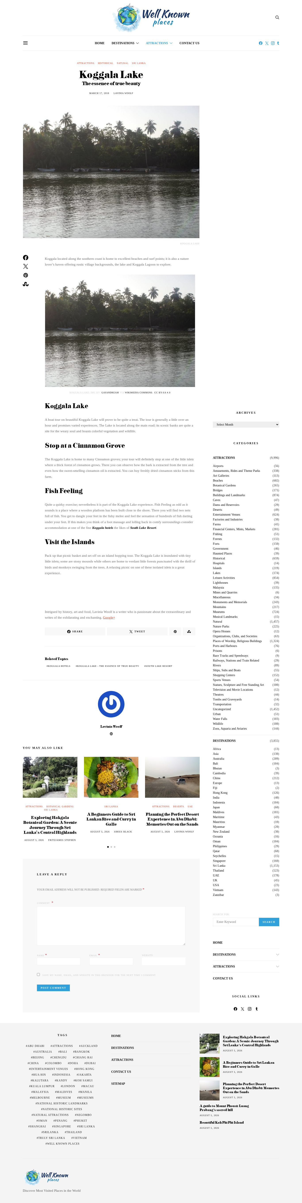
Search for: (221, 914)
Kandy (61, 1080)
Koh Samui (84, 1080)
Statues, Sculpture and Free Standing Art (238, 685)
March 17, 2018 (99, 93)
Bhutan (217, 768)
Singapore (219, 861)
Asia (215, 753)
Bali (215, 763)
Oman (216, 841)
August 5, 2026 (34, 840)
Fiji (215, 788)
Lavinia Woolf (123, 93)
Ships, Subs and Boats (227, 670)
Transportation (222, 704)
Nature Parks (221, 626)
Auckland (89, 1046)
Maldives (218, 812)
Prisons (217, 650)
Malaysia (218, 587)
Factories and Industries (228, 519)
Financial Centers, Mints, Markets (234, 529)
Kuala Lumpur (43, 1086)
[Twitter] (267, 43)
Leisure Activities (224, 578)
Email (94, 955)
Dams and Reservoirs (226, 505)
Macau (88, 1086)
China (216, 778)
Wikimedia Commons (139, 392)
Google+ (109, 617)
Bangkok (82, 1051)
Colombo (54, 1063)
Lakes (216, 573)
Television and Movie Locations (233, 689)
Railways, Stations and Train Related (236, 660)
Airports (218, 466)
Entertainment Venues (226, 514)
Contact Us (189, 43)
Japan (216, 807)
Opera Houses (221, 631)
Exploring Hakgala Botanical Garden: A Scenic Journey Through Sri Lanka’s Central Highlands (50, 825)
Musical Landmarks (225, 616)
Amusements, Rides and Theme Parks (236, 470)
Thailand (218, 870)
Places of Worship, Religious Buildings (237, 641)
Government (220, 548)
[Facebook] (260, 43)
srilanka (51, 1132)
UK (215, 880)
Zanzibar (218, 895)
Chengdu (59, 1057)
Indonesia (219, 802)
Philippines (220, 846)
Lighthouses (220, 582)
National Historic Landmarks (62, 1103)
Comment (44, 903)
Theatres (218, 694)
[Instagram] (273, 43)
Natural (122, 63)
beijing (38, 1057)
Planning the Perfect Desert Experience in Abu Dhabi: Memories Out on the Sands (172, 818)
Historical (105, 63)
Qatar (216, 851)
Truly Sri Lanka (51, 1138)
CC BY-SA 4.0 (162, 392)
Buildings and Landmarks (229, 495)
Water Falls (220, 719)
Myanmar (219, 826)
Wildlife (218, 723)
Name (42, 955)
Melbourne (40, 1097)
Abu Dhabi (35, 1046)
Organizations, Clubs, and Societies (235, 636)
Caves (216, 500)
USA (216, 885)
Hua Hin (39, 1074)
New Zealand (221, 831)
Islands (217, 568)
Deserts (178, 806)
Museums (219, 612)
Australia (218, 758)
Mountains (219, 607)
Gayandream (110, 392)
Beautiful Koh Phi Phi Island (222, 1123)
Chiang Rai (84, 1057)
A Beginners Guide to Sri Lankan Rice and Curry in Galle (111, 818)
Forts (216, 543)
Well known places (63, 1143)
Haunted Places (222, 553)
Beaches (218, 480)
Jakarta (85, 1074)
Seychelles (219, 856)
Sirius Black (123, 831)
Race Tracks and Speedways (230, 655)
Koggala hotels (102, 528)
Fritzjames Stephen (62, 840)
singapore (62, 1126)
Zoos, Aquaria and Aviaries (230, 728)
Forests (217, 539)
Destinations (123, 43)
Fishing (217, 534)
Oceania (218, 836)
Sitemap (118, 1083)
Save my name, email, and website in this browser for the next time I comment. (99, 975)
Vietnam (218, 890)
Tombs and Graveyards (227, 699)
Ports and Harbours (225, 646)
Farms (217, 524)
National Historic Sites (62, 1109)
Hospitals (218, 563)
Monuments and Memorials (230, 602)
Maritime (218, 817)
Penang (61, 1120)
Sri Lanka (139, 63)
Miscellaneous (221, 597)
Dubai (91, 1063)
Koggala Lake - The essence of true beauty (108, 666)
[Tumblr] (278, 43)
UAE (190, 806)
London (68, 1086)
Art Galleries (221, 475)
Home (100, 43)
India (216, 797)
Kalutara (40, 1080)
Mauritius (219, 822)
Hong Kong (220, 792)
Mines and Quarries (225, 592)
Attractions (157, 43)
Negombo (84, 1115)
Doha (73, 1063)
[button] (108, 847)
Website (147, 955)
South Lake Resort (143, 528)
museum (64, 1097)
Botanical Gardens (60, 806)
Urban (217, 714)
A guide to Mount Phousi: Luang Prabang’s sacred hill (224, 1108)
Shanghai (38, 1126)
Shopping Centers (224, 675)
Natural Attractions (51, 1115)
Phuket (81, 1120)
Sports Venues (221, 680)
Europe (217, 783)
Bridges (217, 490)
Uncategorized (222, 709)
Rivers (217, 665)
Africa (217, 749)
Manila (86, 1092)
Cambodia (219, 773)
